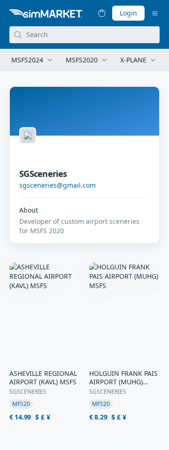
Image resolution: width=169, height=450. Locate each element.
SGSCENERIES (27, 392)
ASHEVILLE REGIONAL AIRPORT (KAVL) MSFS (43, 377)
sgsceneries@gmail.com (57, 185)
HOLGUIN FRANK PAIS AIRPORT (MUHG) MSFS (123, 377)
